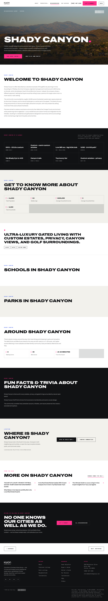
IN (14, 579)
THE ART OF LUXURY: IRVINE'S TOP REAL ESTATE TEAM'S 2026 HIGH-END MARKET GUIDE (20, 484)
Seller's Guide (66, 570)
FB (5, 579)
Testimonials (43, 575)
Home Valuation (66, 564)
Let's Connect (89, 3)
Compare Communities (86, 439)
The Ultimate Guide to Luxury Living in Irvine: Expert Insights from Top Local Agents (88, 483)
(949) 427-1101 (76, 3)
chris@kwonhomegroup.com (91, 574)
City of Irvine (16, 449)
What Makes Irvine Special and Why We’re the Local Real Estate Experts (20, 491)
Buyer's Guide (65, 567)
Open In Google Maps (66, 439)
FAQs (62, 578)
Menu (101, 3)
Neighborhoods (54, 3)
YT (18, 579)
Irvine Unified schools (25, 449)
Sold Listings (43, 570)
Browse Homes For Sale (96, 476)
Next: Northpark (96, 548)
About (36, 3)
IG (9, 579)
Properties (43, 3)
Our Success (65, 3)
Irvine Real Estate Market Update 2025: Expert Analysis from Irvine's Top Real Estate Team (54, 483)
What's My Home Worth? (33, 56)
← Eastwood (10, 548)
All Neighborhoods (82, 523)
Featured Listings (44, 567)
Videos (63, 581)
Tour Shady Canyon (13, 56)
